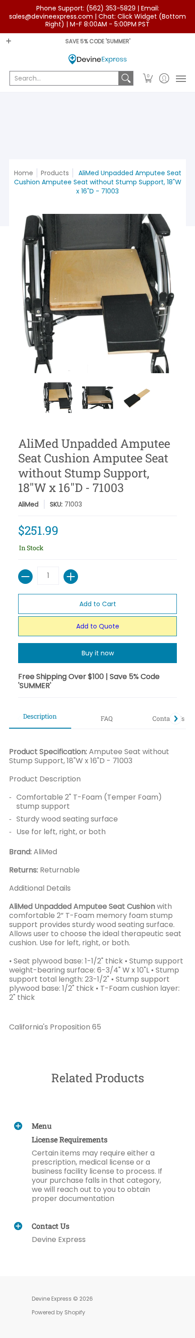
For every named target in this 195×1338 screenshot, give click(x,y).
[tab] (40, 719)
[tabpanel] (97, 886)
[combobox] (64, 78)
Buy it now (98, 653)
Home (23, 172)
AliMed (28, 504)
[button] (148, 78)
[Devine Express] (97, 59)
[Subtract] (25, 576)
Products (55, 172)
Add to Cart (97, 603)
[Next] (175, 718)
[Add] (70, 576)
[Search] (126, 78)
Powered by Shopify (58, 1312)
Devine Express (52, 1299)
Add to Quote (97, 626)
